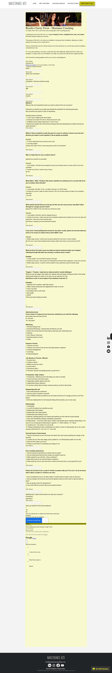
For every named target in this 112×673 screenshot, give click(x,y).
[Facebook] (108, 347)
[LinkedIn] (108, 338)
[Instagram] (108, 342)
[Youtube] (108, 351)
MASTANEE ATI (17, 3)
